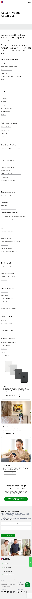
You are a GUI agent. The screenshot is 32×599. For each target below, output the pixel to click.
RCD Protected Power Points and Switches (11, 76)
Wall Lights (3, 115)
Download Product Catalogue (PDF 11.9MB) (16, 499)
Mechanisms (4, 73)
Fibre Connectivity (5, 355)
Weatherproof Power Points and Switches (10, 83)
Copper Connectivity (5, 345)
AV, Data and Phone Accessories (8, 342)
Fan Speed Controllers (6, 136)
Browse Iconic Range (11, 395)
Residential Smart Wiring (7, 152)
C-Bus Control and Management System (10, 148)
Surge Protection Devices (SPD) (8, 180)
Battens (2, 95)
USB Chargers (4, 79)
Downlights (3, 101)
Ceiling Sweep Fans (5, 130)
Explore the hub (10, 473)
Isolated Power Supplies (6, 323)
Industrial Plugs (4, 245)
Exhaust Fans (4, 133)
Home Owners (7, 567)
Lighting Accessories (5, 111)
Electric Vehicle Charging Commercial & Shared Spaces (13, 216)
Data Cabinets (4, 348)
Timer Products (4, 254)
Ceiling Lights (4, 98)
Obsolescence (12, 584)
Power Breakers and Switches (8, 270)
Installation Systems (5, 301)
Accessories (3, 320)
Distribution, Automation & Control (9, 238)
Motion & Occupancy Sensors (8, 167)
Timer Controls (4, 183)
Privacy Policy (8, 519)
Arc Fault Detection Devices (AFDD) (9, 164)
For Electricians (8, 571)
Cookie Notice (13, 582)
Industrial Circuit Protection (7, 266)
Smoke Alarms (4, 177)
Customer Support (9, 575)
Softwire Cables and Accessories (8, 308)
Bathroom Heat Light (6, 126)
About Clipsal (7, 564)
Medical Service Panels (6, 327)
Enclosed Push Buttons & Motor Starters (10, 241)
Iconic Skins (3, 63)
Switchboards (4, 280)
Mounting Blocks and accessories (8, 209)
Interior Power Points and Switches (9, 66)
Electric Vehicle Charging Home (8, 219)
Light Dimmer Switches (6, 70)
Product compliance (5, 582)
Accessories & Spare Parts (7, 231)
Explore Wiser (10, 433)
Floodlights (3, 105)
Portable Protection (5, 170)
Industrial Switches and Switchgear (9, 251)
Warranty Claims (4, 584)
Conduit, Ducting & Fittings (7, 298)
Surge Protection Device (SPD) (8, 276)
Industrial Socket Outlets (6, 248)
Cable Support (4, 295)
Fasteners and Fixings (6, 199)
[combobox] (23, 528)
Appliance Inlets (4, 235)
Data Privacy (20, 582)
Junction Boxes (4, 202)
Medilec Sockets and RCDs (7, 330)
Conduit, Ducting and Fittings (7, 195)
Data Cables (3, 352)
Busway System (4, 292)
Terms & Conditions (20, 584)
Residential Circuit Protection (7, 273)
